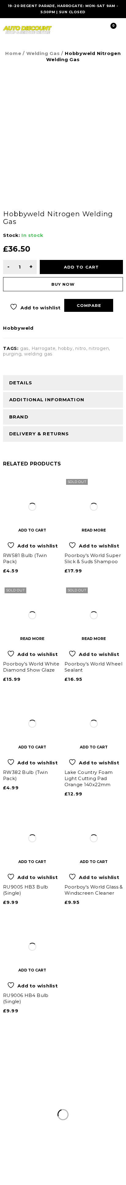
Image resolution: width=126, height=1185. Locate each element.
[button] (32, 530)
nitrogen (99, 348)
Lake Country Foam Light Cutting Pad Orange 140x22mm (89, 778)
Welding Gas (43, 53)
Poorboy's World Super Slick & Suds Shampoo (93, 558)
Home (13, 53)
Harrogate (43, 348)
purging (12, 354)
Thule (91, 1106)
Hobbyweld (18, 328)
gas (24, 348)
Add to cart (81, 267)
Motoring (13, 1106)
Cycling (112, 1106)
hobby (65, 348)
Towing (31, 1113)
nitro (80, 348)
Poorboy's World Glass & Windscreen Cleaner (94, 890)
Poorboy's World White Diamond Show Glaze (31, 667)
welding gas (38, 354)
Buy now (63, 284)
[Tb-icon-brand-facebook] (7, 1160)
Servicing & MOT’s (54, 1106)
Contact (94, 1113)
